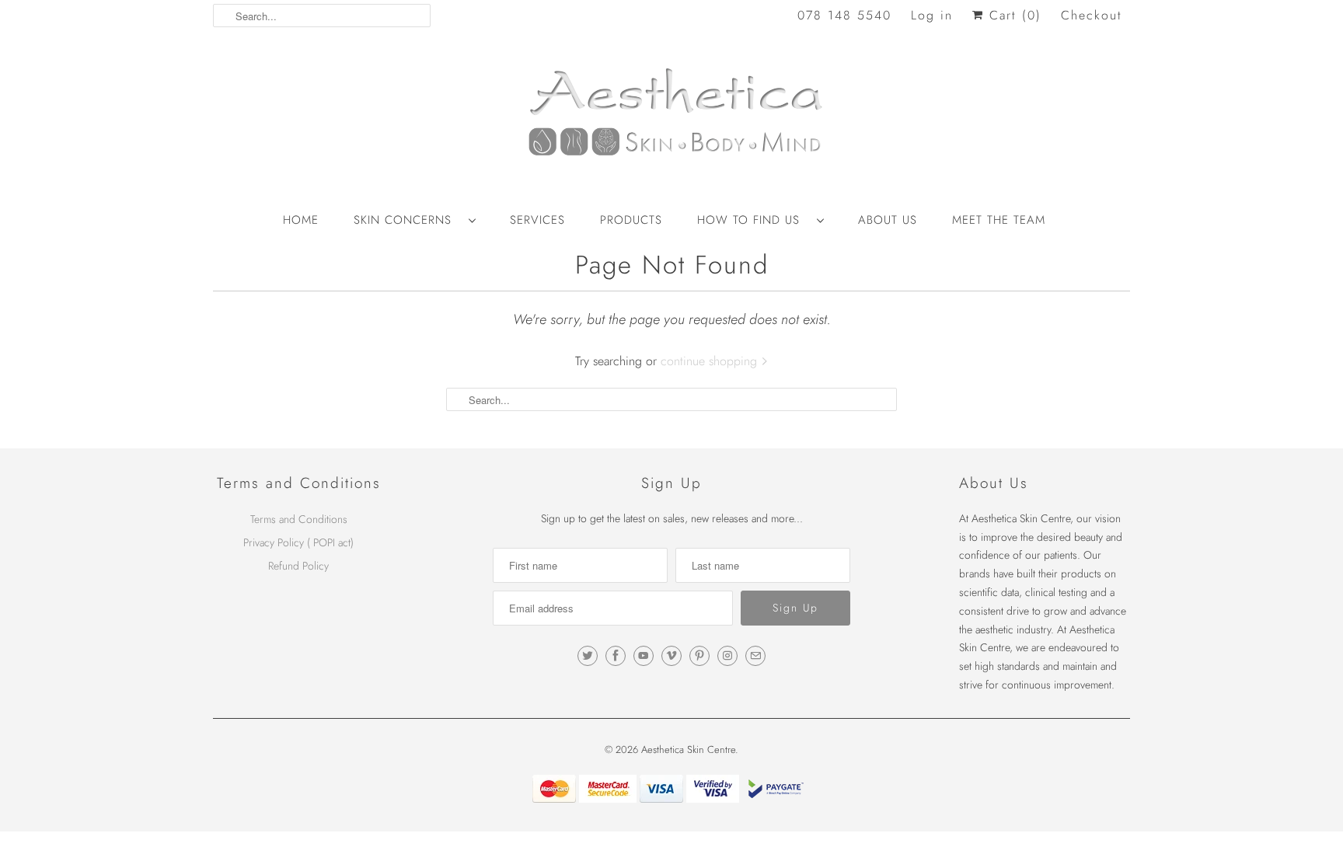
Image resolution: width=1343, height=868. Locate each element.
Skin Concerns (407, 219)
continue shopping (711, 361)
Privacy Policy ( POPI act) (298, 542)
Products (631, 219)
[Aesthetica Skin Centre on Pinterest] (699, 656)
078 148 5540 (844, 15)
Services (537, 219)
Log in (932, 15)
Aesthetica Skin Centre (688, 749)
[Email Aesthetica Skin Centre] (755, 656)
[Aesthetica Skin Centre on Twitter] (587, 656)
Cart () (1012, 15)
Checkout (1091, 15)
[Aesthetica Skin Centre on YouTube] (643, 656)
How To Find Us (753, 219)
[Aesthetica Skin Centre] (671, 120)
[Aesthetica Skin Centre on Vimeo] (671, 656)
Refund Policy (298, 565)
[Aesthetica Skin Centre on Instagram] (727, 656)
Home (301, 219)
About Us (887, 219)
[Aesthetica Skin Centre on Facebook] (615, 656)
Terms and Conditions (298, 519)
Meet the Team (998, 219)
